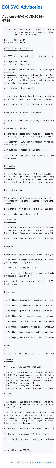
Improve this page (44, 462)
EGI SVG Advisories (22, 7)
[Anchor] (12, 20)
